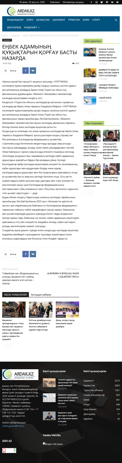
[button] (116, 20)
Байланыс (55, 2)
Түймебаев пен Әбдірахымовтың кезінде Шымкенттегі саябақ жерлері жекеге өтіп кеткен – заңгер (20, 278)
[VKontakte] (112, 2)
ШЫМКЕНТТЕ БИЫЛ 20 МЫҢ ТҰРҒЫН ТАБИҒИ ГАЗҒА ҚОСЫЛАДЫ (109, 73)
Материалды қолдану (73, 2)
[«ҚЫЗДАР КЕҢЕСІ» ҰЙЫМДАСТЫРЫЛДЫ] (90, 88)
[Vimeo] (107, 2)
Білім (86, 20)
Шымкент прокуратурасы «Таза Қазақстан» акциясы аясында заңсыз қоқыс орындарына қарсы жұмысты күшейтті (13, 329)
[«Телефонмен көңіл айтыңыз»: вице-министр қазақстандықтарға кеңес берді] (92, 135)
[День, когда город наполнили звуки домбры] (67, 310)
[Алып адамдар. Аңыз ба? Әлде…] (111, 169)
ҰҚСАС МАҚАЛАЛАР (15, 294)
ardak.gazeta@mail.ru (13, 425)
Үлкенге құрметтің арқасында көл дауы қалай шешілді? (68, 383)
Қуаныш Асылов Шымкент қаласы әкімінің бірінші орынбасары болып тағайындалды (108, 55)
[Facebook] (91, 2)
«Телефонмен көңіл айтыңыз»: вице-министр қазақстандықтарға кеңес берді (94, 150)
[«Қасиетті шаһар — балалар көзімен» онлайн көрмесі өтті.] (92, 169)
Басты (5, 35)
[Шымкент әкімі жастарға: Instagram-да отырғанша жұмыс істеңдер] (49, 415)
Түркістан (74, 20)
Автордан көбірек (41, 294)
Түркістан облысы (89, 173)
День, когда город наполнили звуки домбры (65, 323)
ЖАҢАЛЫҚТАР (15, 20)
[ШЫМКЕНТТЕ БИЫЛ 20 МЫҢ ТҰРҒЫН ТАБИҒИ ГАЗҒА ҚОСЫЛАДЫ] (90, 72)
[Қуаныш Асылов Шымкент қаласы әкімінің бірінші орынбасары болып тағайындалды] (90, 52)
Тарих (106, 173)
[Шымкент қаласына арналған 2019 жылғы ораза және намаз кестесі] (49, 397)
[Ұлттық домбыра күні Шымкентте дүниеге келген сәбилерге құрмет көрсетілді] (40, 310)
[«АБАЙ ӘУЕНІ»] (90, 100)
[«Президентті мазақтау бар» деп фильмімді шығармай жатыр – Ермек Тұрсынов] (111, 135)
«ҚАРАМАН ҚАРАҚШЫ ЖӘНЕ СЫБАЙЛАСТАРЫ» (63, 275)
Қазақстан (43, 20)
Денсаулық (14, 27)
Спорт (96, 20)
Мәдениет (30, 27)
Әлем (29, 20)
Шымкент (59, 20)
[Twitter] (101, 2)
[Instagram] (96, 2)
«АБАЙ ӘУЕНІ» (105, 98)
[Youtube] (117, 2)
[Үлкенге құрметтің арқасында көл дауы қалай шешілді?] (49, 382)
